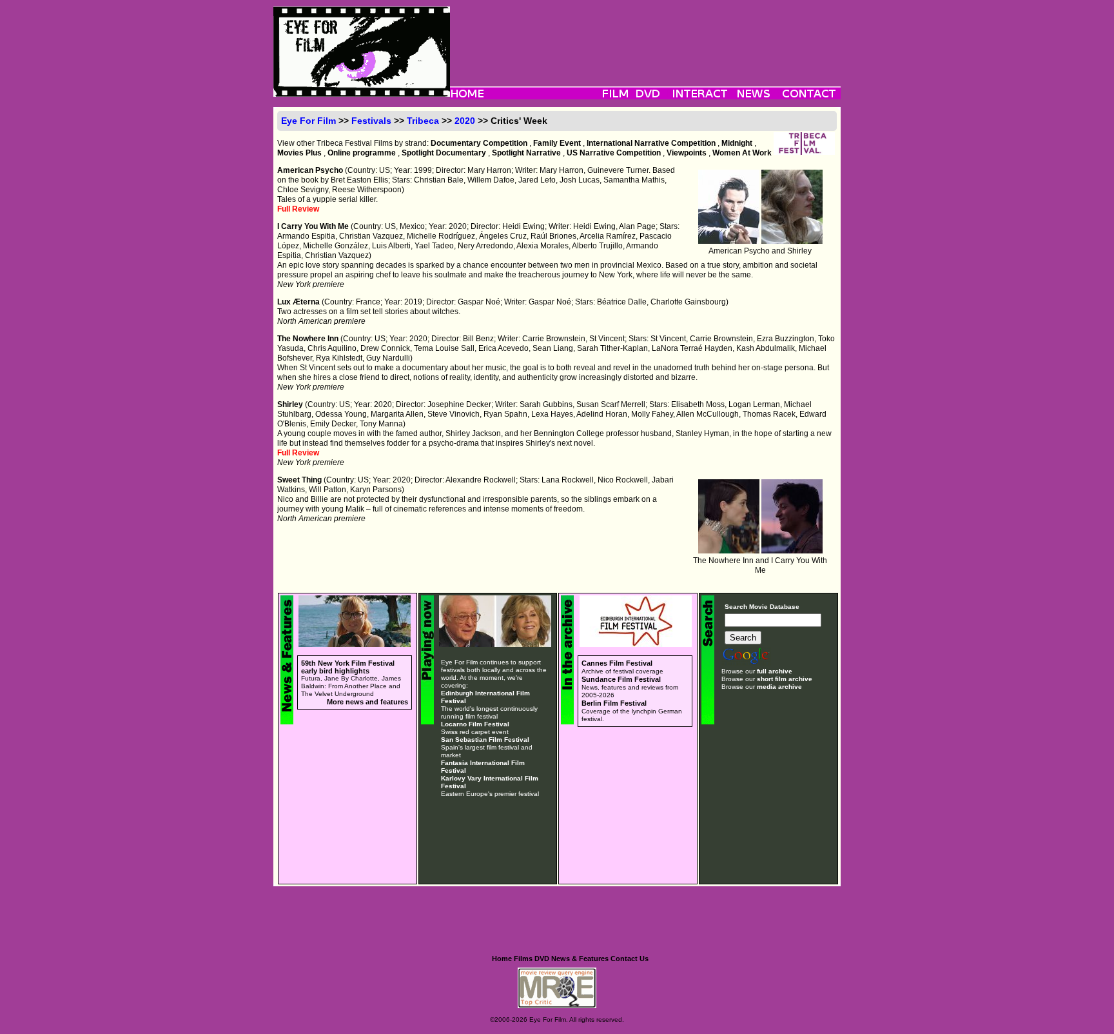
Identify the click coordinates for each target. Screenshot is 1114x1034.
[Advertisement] (645, 35)
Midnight (736, 143)
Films (523, 958)
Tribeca (423, 120)
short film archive (784, 678)
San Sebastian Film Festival (485, 739)
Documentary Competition (479, 143)
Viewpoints (687, 152)
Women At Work (742, 152)
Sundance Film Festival (621, 679)
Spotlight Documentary (444, 152)
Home (502, 958)
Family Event (557, 143)
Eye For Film (308, 120)
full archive (774, 671)
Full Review (298, 209)
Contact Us (630, 958)
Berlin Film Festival (614, 703)
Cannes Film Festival (616, 663)
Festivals (371, 120)
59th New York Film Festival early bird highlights (348, 667)
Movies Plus (299, 152)
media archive (779, 686)
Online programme (361, 152)
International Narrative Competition (651, 143)
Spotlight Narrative (526, 152)
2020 (464, 120)
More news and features (367, 702)
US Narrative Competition (614, 152)
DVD (541, 958)
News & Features (580, 958)
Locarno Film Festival (475, 724)
